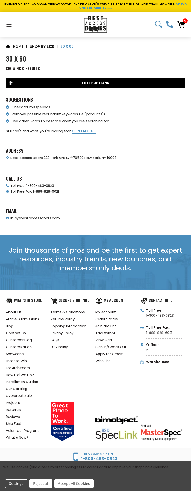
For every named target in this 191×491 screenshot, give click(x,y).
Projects (13, 402)
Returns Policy (63, 318)
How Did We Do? (20, 374)
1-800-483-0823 (169, 24)
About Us (14, 312)
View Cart (104, 339)
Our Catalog (16, 388)
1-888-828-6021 (159, 332)
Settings (16, 483)
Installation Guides (22, 381)
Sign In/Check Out (111, 346)
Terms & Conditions (68, 312)
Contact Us (16, 332)
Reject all (41, 483)
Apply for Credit (109, 353)
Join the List (106, 325)
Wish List (103, 360)
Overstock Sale (19, 395)
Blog (9, 325)
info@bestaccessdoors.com (35, 218)
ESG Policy (59, 346)
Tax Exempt (106, 332)
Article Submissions (22, 318)
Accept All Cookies (74, 483)
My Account (106, 312)
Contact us (84, 131)
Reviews (13, 416)
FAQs (55, 339)
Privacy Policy (62, 332)
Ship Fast (13, 423)
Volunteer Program (22, 430)
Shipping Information (68, 325)
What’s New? (17, 437)
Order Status (107, 318)
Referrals (13, 409)
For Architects (18, 367)
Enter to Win (16, 360)
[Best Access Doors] (95, 24)
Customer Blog (19, 339)
